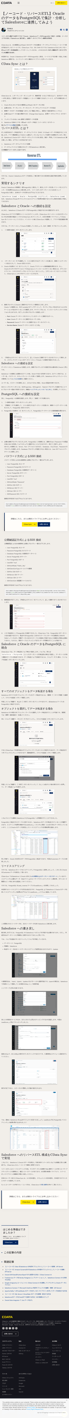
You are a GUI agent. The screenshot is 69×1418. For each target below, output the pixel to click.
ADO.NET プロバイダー (8, 1351)
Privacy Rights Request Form (34, 1409)
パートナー (38, 1357)
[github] (13, 1328)
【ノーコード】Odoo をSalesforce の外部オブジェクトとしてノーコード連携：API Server (34, 1267)
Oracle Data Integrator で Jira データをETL (19, 1300)
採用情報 (54, 1362)
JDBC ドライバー (7, 1348)
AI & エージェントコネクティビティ (42, 1353)
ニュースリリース (57, 1348)
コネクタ (37, 1345)
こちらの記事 (17, 379)
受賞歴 (54, 1353)
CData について (56, 1345)
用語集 (4, 1392)
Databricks (22, 1380)
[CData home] (7, 3)
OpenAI (21, 1392)
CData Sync (22, 1345)
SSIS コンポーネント (24, 1351)
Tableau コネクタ (7, 1368)
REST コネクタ (6, 1359)
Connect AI (22, 1348)
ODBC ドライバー (7, 1345)
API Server (5, 1356)
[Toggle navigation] (18, 3)
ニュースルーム (56, 1351)
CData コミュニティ (8, 1378)
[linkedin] (3, 1328)
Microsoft (21, 1386)
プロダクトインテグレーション (42, 1348)
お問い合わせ (60, 3)
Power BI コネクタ (7, 1365)
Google (21, 1383)
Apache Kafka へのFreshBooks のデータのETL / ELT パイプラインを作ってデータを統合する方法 (36, 1291)
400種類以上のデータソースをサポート (44, 876)
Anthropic (22, 1378)
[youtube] (10, 1328)
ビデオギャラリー (7, 1394)
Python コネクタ (7, 1353)
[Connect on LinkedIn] (67, 30)
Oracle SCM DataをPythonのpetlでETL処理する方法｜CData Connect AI (28, 1275)
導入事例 (44, 1185)
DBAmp (21, 1353)
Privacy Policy (31, 1407)
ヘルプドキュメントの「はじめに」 (41, 389)
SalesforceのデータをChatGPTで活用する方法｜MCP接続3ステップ (27, 1297)
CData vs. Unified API (41, 1363)
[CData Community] (16, 1328)
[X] (6, 1328)
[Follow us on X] (64, 30)
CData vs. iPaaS (40, 1360)
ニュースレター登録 (7, 1389)
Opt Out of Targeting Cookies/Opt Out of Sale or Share (51, 1412)
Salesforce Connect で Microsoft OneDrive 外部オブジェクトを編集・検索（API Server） (34, 1288)
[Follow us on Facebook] (61, 30)
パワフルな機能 (11, 125)
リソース (4, 1386)
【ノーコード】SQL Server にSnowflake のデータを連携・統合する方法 (28, 1294)
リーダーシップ (56, 1356)
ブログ (4, 1383)
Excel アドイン (6, 1362)
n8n (20, 1389)
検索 (51, 3)
